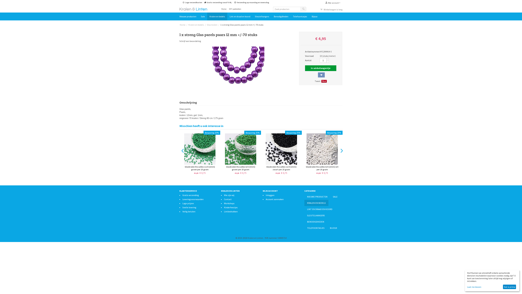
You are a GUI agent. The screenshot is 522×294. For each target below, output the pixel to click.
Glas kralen (212, 24)
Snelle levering (189, 207)
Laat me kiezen (474, 287)
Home (223, 9)
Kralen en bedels (217, 16)
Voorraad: (309, 56)
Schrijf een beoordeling (190, 41)
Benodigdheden (281, 16)
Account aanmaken (275, 199)
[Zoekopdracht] (303, 9)
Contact (228, 199)
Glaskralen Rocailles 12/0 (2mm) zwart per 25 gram (281, 168)
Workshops (229, 203)
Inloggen (270, 195)
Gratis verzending (190, 195)
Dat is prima (509, 287)
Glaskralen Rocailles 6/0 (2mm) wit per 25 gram (322, 168)
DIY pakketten (235, 9)
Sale (203, 16)
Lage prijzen (188, 203)
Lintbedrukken (231, 211)
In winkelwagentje (320, 68)
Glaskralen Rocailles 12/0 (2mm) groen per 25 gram (200, 168)
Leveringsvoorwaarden (192, 199)
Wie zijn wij (229, 195)
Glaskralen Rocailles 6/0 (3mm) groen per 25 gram (240, 168)
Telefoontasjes (300, 16)
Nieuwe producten (187, 16)
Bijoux (314, 16)
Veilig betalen (188, 211)
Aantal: (308, 60)
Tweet (318, 81)
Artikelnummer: (311, 51)
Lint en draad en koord (240, 16)
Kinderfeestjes (231, 207)
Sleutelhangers (262, 16)
